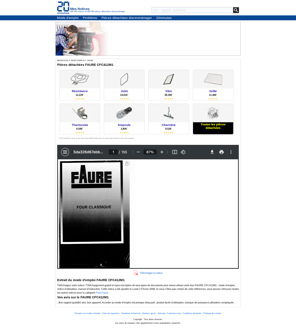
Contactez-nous (174, 313)
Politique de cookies (212, 313)
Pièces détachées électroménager (126, 18)
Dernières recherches (131, 313)
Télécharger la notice (151, 273)
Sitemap (161, 313)
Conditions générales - (193, 313)
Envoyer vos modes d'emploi (87, 313)
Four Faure (102, 292)
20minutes (164, 18)
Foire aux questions (111, 313)
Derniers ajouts (149, 313)
